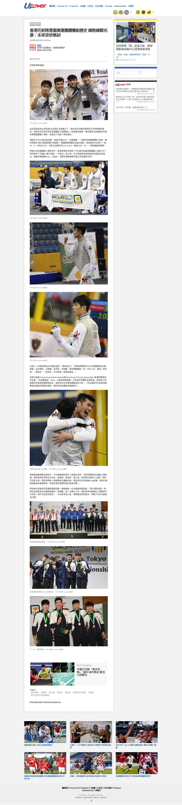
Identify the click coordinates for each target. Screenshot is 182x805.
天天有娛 (99, 6)
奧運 (39, 45)
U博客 (131, 6)
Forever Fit (62, 6)
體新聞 (52, 6)
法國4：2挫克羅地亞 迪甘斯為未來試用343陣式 (88, 776)
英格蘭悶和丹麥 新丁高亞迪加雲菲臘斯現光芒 (133, 776)
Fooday (108, 6)
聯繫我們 (103, 797)
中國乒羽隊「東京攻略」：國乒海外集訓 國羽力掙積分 (91, 672)
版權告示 (96, 797)
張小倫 (51, 692)
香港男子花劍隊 (79, 692)
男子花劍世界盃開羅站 (40, 695)
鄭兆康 (68, 692)
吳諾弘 (91, 692)
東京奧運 (34, 692)
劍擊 (38, 24)
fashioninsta (120, 6)
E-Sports (74, 6)
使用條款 (78, 797)
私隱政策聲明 (87, 797)
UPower (84, 795)
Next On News (84, 665)
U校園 (82, 6)
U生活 (90, 6)
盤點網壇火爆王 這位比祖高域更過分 (38, 745)
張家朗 (43, 692)
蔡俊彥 (60, 692)
